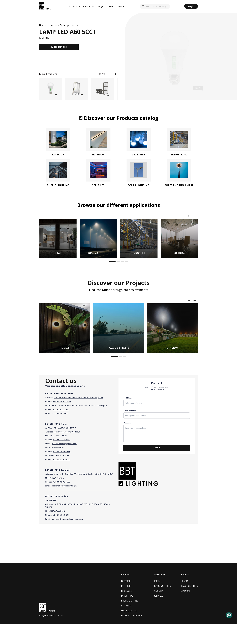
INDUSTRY (158, 591)
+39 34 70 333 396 (62, 401)
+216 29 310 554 (61, 515)
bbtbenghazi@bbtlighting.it (64, 485)
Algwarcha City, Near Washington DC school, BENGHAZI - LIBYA (83, 474)
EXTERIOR (125, 581)
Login (191, 6)
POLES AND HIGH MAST (132, 615)
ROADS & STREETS (162, 586)
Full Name (127, 398)
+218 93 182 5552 (61, 482)
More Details (59, 46)
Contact (121, 6)
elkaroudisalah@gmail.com (64, 443)
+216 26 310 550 (61, 409)
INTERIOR (125, 586)
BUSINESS (158, 595)
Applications (89, 6)
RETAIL (156, 581)
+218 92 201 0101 (61, 459)
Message (127, 423)
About (112, 6)
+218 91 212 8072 (61, 439)
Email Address (129, 410)
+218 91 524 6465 (61, 451)
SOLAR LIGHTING (129, 610)
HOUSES (184, 581)
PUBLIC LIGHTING (129, 600)
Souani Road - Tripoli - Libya (67, 431)
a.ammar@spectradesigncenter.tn (67, 519)
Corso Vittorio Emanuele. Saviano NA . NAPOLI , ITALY (78, 397)
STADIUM (185, 591)
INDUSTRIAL (127, 595)
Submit (156, 447)
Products (73, 6)
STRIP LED (126, 605)
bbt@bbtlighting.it (60, 413)
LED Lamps (126, 591)
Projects (102, 6)
